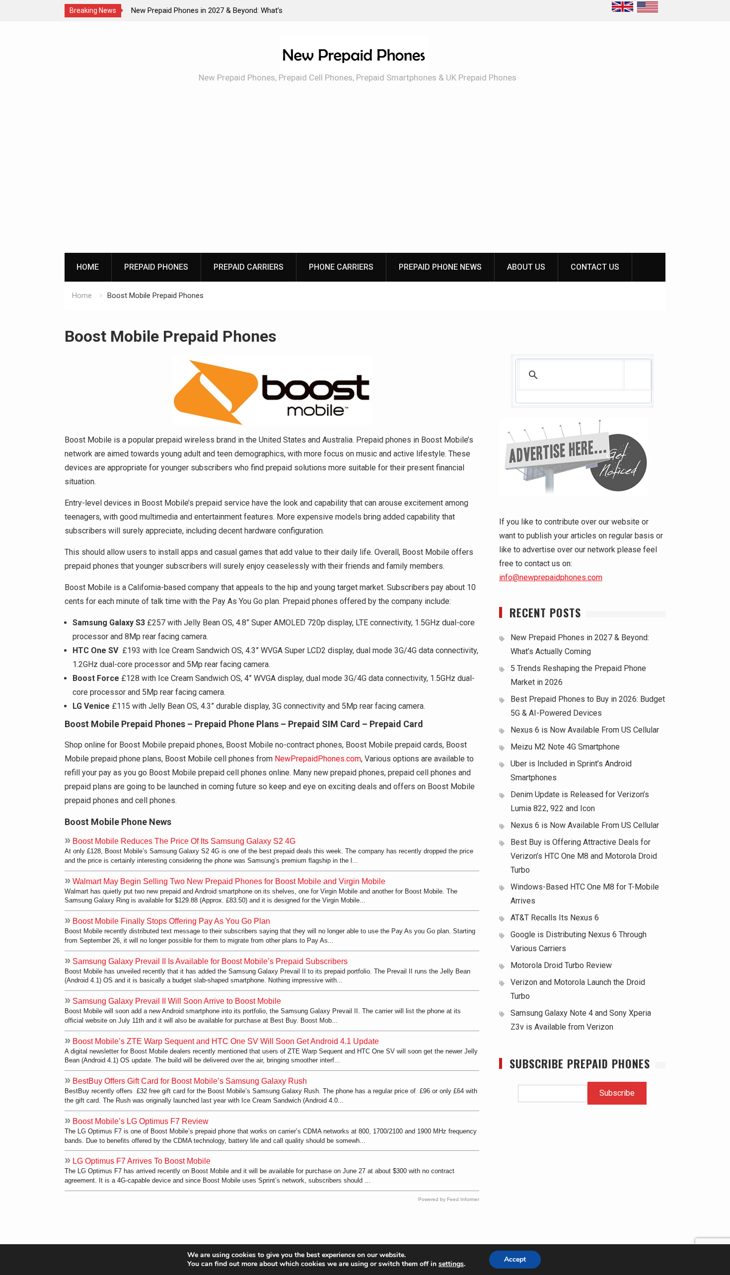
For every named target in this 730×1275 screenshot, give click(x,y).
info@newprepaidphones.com (550, 577)
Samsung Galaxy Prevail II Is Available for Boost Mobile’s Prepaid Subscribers (210, 961)
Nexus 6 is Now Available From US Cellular (585, 730)
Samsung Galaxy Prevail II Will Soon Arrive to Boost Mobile (177, 1000)
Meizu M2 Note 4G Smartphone (565, 746)
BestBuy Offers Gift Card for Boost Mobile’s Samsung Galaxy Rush (190, 1080)
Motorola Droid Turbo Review (561, 965)
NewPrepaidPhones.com (318, 758)
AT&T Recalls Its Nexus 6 (555, 917)
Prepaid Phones (156, 267)
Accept (515, 1259)
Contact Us (595, 267)
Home (87, 267)
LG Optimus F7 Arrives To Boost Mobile (142, 1160)
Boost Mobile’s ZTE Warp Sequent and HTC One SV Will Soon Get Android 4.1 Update (226, 1041)
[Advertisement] (365, 178)
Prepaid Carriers (249, 267)
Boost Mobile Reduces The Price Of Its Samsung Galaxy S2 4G (184, 840)
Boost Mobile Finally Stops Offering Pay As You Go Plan (171, 920)
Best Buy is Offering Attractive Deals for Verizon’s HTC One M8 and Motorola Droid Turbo (584, 856)
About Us (526, 267)
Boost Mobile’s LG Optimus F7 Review (141, 1121)
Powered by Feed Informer (448, 1199)
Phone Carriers (341, 267)
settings (451, 1264)
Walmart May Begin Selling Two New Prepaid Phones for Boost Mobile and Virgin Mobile (229, 881)
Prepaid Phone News (440, 267)
